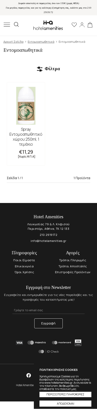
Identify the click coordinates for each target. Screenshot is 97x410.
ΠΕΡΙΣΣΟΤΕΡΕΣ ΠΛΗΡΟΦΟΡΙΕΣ (65, 394)
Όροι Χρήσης (24, 272)
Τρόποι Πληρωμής (72, 260)
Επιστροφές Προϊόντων (73, 272)
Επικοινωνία (24, 266)
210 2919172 (49, 235)
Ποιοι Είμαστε (24, 260)
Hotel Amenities (48, 25)
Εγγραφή (48, 323)
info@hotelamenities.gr (48, 241)
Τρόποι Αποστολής (73, 266)
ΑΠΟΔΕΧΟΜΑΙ (65, 403)
